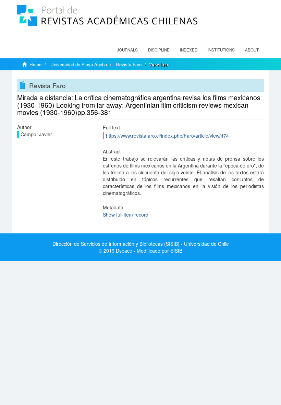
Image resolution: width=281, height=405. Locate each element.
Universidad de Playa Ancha (78, 64)
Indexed (188, 50)
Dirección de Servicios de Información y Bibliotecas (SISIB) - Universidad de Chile (140, 243)
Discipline (159, 50)
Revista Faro (129, 64)
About (252, 50)
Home (35, 64)
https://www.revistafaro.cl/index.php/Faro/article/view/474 (167, 135)
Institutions (221, 50)
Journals (127, 50)
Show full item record (125, 214)
